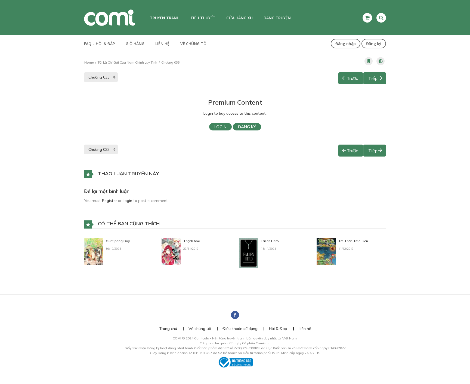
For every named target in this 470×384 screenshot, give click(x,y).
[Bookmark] (368, 61)
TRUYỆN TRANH (165, 17)
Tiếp (373, 78)
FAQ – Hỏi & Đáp (99, 43)
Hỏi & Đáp (278, 328)
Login (220, 126)
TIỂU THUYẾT (202, 17)
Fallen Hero (270, 241)
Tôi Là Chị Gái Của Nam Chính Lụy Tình (127, 62)
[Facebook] (235, 315)
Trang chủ (168, 328)
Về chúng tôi (194, 43)
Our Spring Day (118, 241)
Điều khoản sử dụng (240, 328)
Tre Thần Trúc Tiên (353, 241)
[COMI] (109, 17)
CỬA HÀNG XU (239, 17)
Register (109, 200)
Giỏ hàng (135, 43)
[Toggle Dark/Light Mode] (380, 61)
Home (89, 62)
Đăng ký (373, 43)
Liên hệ (162, 43)
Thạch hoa (191, 241)
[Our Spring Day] (93, 251)
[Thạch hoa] (171, 251)
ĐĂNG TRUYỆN (277, 17)
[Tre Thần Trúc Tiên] (326, 251)
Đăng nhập (345, 43)
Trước (352, 78)
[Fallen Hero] (248, 252)
